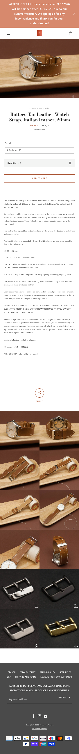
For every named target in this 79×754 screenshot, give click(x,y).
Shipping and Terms (25, 677)
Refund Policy (47, 672)
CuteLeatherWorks (46, 725)
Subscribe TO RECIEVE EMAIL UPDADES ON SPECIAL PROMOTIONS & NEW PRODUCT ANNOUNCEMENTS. (39, 688)
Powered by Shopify (39, 729)
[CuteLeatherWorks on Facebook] (33, 716)
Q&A (9, 677)
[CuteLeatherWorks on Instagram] (39, 716)
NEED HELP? (65, 672)
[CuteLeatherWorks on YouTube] (45, 716)
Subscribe (62, 697)
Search (12, 672)
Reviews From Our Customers (56, 677)
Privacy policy (28, 672)
